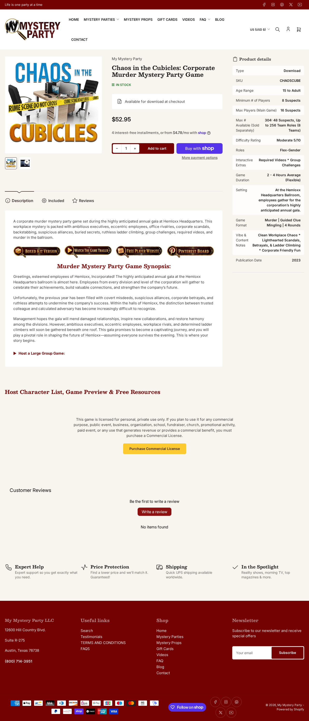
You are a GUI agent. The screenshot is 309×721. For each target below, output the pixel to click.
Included (56, 200)
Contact (79, 39)
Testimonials (91, 636)
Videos (188, 19)
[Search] (277, 29)
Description (22, 200)
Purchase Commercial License (154, 449)
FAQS (85, 648)
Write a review (154, 511)
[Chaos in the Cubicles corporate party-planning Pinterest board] (190, 254)
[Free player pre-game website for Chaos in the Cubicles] (139, 254)
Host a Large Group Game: (42, 353)
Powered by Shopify (290, 709)
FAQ (203, 19)
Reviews (86, 200)
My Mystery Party (127, 58)
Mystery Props (138, 19)
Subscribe (287, 653)
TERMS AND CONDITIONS (103, 642)
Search (87, 630)
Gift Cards (167, 19)
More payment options (200, 157)
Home (74, 19)
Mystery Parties (99, 19)
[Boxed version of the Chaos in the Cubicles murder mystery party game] (37, 254)
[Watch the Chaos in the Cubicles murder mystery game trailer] (88, 254)
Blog (219, 19)
